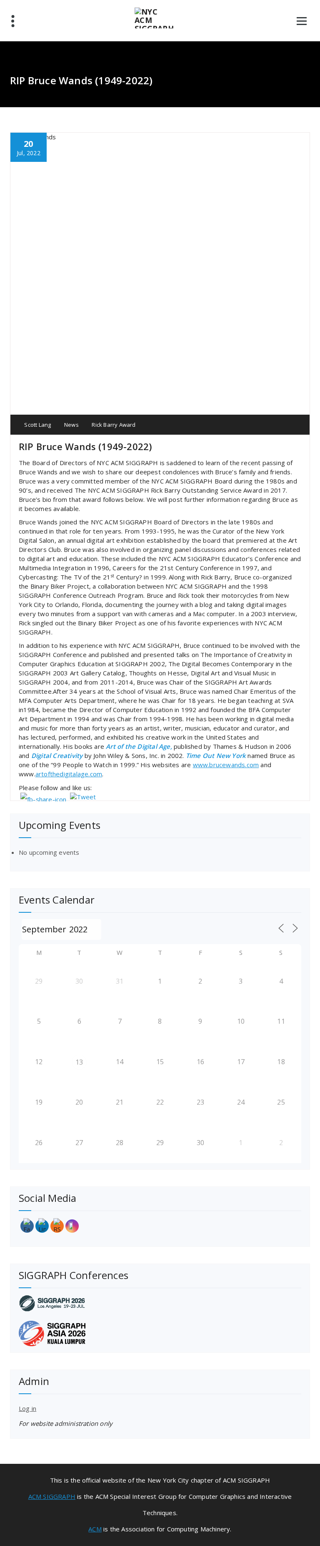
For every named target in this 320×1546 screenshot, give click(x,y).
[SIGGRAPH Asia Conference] (160, 1333)
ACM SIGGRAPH (51, 1496)
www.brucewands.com (226, 764)
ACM (95, 1529)
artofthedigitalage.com (68, 774)
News (71, 424)
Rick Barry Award (113, 424)
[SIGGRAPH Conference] (160, 1303)
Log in (27, 1408)
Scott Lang (37, 424)
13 (79, 1062)
